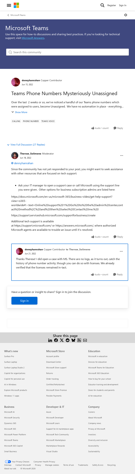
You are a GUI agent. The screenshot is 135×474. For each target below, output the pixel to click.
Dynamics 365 (10, 423)
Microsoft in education (97, 356)
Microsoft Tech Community (57, 434)
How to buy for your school (99, 378)
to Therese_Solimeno (78, 249)
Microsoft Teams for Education (101, 367)
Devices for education (97, 362)
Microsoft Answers (33, 38)
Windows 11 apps (11, 395)
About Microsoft (95, 417)
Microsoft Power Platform (15, 434)
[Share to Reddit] (67, 340)
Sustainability (94, 451)
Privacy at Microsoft (96, 428)
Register (111, 5)
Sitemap (7, 465)
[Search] (102, 5)
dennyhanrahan (31, 80)
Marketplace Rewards (55, 445)
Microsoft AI (9, 412)
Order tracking (52, 378)
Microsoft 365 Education (98, 373)
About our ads (10, 468)
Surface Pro (9, 356)
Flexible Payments (54, 395)
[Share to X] (62, 340)
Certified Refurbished (55, 384)
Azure (48, 412)
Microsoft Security (12, 417)
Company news (94, 423)
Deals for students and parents (101, 390)
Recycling (111, 465)
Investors (92, 434)
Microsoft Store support (56, 367)
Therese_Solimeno (30, 153)
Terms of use (68, 465)
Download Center (53, 362)
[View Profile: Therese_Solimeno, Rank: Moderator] (14, 155)
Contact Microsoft (23, 465)
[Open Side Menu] (9, 5)
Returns (49, 373)
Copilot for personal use (14, 378)
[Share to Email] (85, 340)
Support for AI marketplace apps (60, 428)
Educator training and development (103, 384)
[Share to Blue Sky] (73, 340)
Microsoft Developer (55, 417)
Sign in (24, 300)
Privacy (38, 465)
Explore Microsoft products (15, 390)
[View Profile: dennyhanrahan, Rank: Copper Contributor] (15, 82)
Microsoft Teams (18, 15)
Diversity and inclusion (98, 440)
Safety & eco (97, 465)
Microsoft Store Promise (56, 390)
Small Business (10, 451)
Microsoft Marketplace (56, 440)
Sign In (122, 5)
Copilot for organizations (14, 373)
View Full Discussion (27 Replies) (28, 144)
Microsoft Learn (53, 423)
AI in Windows (10, 384)
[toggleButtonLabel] (125, 15)
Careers (91, 412)
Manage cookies (52, 465)
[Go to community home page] (16, 5)
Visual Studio (51, 451)
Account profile (52, 356)
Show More (21, 112)
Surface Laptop (10, 362)
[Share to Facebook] (56, 340)
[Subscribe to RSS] (79, 340)
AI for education (95, 395)
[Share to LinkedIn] (50, 340)
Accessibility (93, 445)
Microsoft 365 (10, 428)
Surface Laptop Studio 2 (14, 367)
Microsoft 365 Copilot (13, 445)
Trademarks (83, 465)
